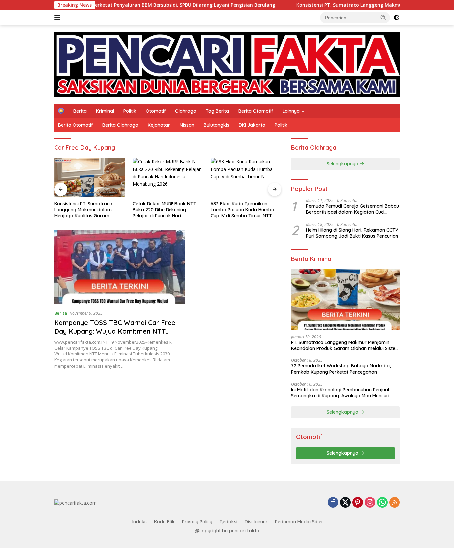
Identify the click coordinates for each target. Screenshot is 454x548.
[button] (383, 17)
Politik (129, 111)
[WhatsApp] (382, 503)
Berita (80, 111)
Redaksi (228, 522)
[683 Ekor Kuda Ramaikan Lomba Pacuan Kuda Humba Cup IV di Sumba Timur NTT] (246, 177)
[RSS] (394, 503)
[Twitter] (345, 503)
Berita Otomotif (255, 111)
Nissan (187, 125)
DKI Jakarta (252, 125)
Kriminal (105, 111)
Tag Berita (217, 111)
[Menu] (58, 17)
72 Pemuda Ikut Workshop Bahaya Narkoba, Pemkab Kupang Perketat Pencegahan (341, 369)
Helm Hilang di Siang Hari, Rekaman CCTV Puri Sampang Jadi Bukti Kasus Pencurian (352, 233)
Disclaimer (256, 522)
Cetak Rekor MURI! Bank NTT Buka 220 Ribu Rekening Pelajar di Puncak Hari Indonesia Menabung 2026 (164, 210)
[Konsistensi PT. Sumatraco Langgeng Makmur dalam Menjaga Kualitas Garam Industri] (89, 177)
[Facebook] (333, 503)
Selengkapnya (343, 164)
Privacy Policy (197, 522)
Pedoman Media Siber (299, 522)
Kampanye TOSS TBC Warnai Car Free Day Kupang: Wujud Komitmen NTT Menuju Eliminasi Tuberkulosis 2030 (114, 331)
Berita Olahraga (120, 125)
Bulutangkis (216, 125)
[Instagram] (370, 503)
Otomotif (156, 111)
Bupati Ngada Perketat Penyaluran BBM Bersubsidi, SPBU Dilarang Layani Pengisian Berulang (147, 5)
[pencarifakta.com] (227, 64)
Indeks (139, 522)
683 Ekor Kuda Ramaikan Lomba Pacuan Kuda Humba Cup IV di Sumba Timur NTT (242, 210)
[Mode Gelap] (396, 17)
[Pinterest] (357, 503)
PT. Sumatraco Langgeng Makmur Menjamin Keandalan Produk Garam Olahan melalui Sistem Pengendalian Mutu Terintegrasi (345, 345)
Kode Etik (164, 522)
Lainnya (291, 111)
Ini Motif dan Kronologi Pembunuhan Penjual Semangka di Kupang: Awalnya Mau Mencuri (340, 393)
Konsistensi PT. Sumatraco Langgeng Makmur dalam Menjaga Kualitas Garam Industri (83, 210)
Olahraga (185, 111)
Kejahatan (159, 125)
